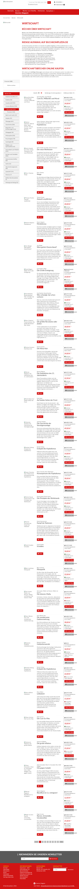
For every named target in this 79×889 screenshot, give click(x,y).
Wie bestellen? (24, 877)
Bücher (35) (8, 93)
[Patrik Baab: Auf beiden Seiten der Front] (29, 408)
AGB (28, 867)
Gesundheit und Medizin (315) (12, 150)
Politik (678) (9, 100)
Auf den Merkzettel (70, 115)
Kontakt (5, 867)
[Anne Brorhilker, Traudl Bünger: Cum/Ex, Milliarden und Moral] (29, 107)
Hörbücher (41, 11)
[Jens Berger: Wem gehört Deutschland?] (29, 255)
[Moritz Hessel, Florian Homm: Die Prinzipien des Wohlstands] (29, 506)
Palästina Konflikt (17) (11, 96)
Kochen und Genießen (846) (12, 155)
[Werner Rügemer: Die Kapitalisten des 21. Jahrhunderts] (29, 382)
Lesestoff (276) (9, 171)
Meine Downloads (8, 875)
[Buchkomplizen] (8, 1)
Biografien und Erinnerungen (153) (11, 128)
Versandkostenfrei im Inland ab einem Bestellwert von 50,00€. (58, 886)
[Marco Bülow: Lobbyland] (29, 702)
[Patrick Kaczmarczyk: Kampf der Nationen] (29, 531)
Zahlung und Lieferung (26, 874)
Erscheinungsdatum (53, 93)
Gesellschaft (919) (10, 103)
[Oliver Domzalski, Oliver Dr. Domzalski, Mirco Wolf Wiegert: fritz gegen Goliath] (29, 775)
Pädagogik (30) (9, 132)
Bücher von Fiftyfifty (29, 11)
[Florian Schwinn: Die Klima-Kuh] (29, 357)
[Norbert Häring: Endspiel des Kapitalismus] (29, 457)
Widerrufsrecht (24, 875)
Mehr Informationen (69, 681)
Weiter (61, 841)
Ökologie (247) (9, 121)
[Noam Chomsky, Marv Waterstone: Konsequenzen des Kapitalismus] (29, 482)
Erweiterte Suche (32, 4)
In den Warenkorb (70, 112)
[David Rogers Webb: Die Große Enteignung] (29, 279)
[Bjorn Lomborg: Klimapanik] (29, 578)
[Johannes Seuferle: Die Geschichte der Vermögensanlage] (29, 432)
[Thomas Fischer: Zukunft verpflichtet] (29, 207)
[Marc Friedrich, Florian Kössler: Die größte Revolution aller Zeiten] (29, 330)
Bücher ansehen (11, 85)
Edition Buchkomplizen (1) (12, 178)
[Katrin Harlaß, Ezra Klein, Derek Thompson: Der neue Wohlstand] (29, 158)
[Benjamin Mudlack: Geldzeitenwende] (29, 652)
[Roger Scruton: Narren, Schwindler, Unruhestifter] (29, 824)
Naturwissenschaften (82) (11, 159)
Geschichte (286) (10, 124)
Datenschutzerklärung (26, 872)
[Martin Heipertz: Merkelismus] (29, 232)
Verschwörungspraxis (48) (11, 167)
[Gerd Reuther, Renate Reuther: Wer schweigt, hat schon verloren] (29, 303)
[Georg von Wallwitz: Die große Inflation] (29, 752)
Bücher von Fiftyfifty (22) (43, 869)
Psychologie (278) (10, 138)
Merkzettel (6, 874)
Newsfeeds (6, 869)
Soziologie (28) (9, 142)
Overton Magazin (21, 13)
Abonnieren (54, 858)
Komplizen (50, 11)
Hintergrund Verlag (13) (12, 182)
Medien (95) (9, 118)
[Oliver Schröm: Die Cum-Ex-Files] (29, 727)
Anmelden (58, 2)
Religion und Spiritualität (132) (10, 145)
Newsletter (23, 878)
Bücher (17, 11)
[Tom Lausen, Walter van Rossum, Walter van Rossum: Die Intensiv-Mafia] (29, 601)
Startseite (10, 11)
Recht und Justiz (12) (11, 115)
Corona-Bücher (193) (11, 106)
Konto (5, 872)
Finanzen (6, 81)
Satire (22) (8, 163)
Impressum (23, 867)
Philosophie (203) (10, 135)
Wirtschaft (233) (11, 109)
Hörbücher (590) (40, 871)
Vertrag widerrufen (8, 877)
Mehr (40, 116)
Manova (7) (9, 174)
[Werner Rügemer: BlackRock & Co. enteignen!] (29, 801)
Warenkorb (60, 4)
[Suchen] (49, 2)
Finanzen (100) (11, 112)
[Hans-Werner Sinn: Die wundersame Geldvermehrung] (29, 626)
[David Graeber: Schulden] (29, 555)
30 (69, 93)
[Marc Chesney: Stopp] (29, 182)
